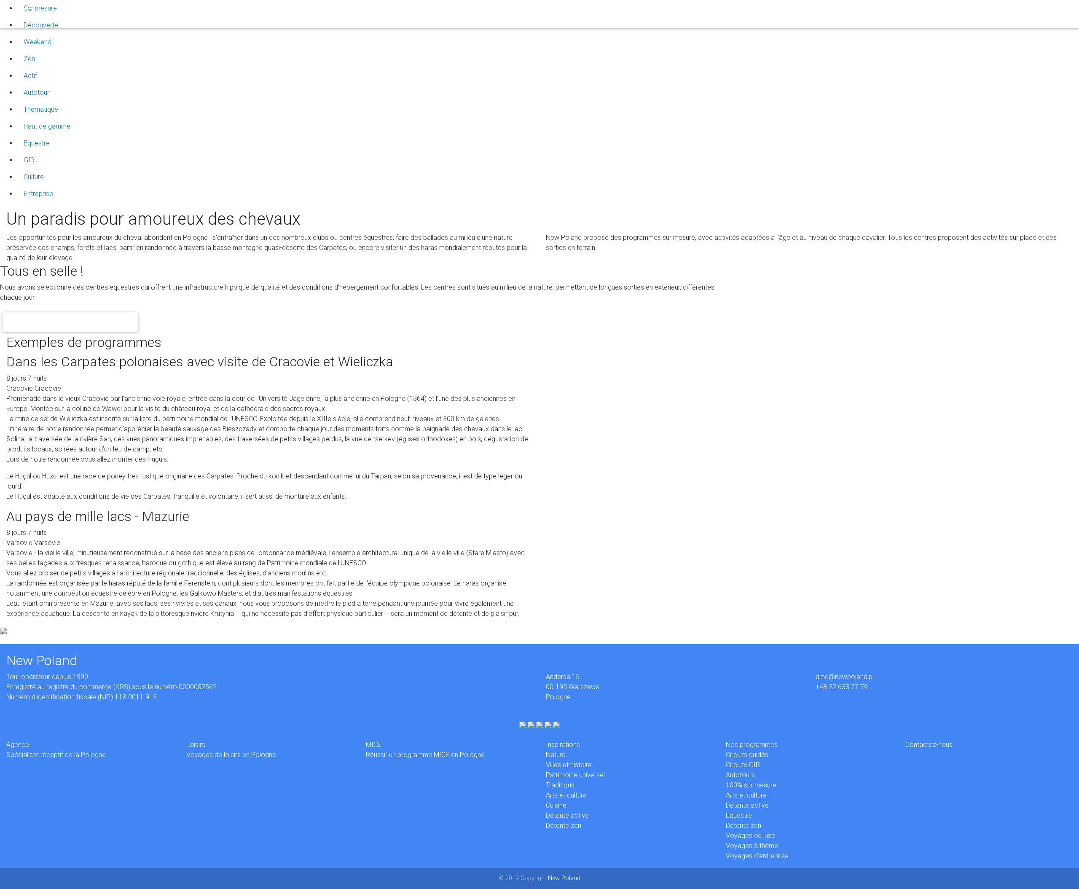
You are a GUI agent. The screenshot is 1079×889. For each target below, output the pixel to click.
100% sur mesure (751, 785)
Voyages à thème (752, 846)
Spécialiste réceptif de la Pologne (56, 755)
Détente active (567, 815)
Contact (254, 14)
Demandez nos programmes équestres (70, 322)
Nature (556, 755)
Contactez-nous (929, 745)
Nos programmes (752, 745)
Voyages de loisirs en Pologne (231, 755)
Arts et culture (566, 795)
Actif (30, 76)
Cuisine (556, 805)
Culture (34, 177)
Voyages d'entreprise (757, 856)
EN (277, 14)
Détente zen (563, 826)
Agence (90, 14)
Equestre (37, 143)
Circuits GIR (743, 765)
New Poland (564, 878)
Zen (29, 59)
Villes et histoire (569, 765)
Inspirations (174, 14)
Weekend (37, 42)
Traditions (560, 785)
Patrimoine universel (575, 775)
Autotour (36, 93)
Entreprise (38, 194)
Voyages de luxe (750, 836)
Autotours (740, 775)
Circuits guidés (747, 755)
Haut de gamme (47, 126)
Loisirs (118, 14)
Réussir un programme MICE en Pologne (425, 755)
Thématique (41, 109)
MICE (142, 14)
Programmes (217, 14)
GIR (29, 160)
